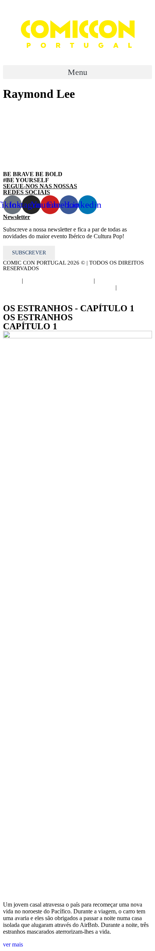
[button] (77, 72)
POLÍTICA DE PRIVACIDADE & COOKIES (86, 284)
